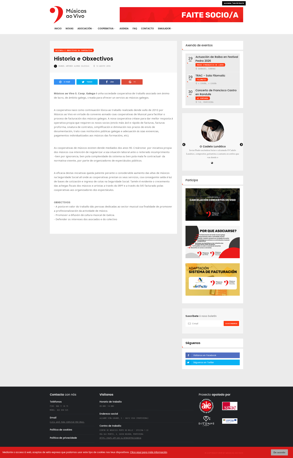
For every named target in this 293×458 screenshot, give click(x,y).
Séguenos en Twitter (203, 362)
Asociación (84, 29)
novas (69, 29)
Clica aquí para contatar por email (67, 422)
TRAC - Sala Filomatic (210, 60)
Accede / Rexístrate (234, 3)
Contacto (147, 29)
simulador (164, 29)
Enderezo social (109, 414)
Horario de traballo (111, 402)
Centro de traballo (110, 426)
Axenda (124, 29)
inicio (58, 29)
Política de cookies (61, 430)
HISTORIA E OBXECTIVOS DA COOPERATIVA (73, 50)
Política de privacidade (63, 438)
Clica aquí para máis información (148, 452)
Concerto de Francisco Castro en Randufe (216, 77)
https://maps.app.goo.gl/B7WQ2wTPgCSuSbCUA (120, 438)
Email (53, 418)
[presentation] (186, 145)
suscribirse (231, 323)
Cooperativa (105, 29)
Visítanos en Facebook (204, 355)
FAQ (135, 29)
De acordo (279, 452)
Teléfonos (56, 402)
